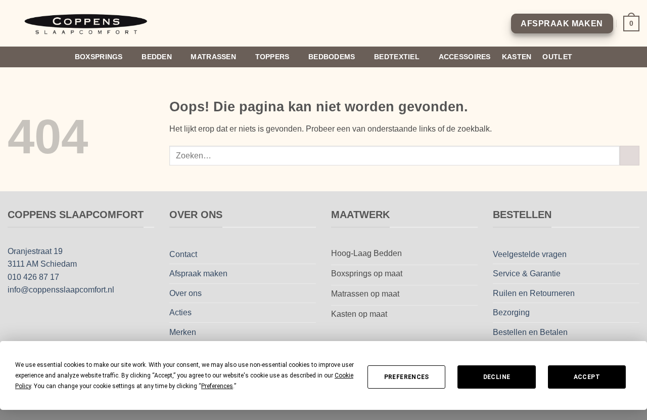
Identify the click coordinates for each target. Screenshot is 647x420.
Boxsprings (99, 57)
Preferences (406, 377)
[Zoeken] (635, 57)
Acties (180, 312)
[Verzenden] (629, 155)
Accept (587, 377)
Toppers (272, 57)
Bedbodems (331, 57)
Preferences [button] (217, 386)
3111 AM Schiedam (42, 264)
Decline (497, 377)
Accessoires (465, 57)
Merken (182, 332)
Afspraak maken (198, 273)
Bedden (157, 57)
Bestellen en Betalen (530, 332)
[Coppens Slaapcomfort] (87, 23)
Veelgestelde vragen (530, 254)
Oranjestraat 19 (35, 251)
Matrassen (213, 57)
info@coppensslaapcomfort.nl (61, 289)
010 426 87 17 (33, 277)
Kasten (517, 57)
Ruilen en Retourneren (534, 293)
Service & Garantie (527, 273)
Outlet (557, 57)
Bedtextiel (397, 57)
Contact (183, 254)
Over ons (185, 293)
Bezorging (511, 312)
